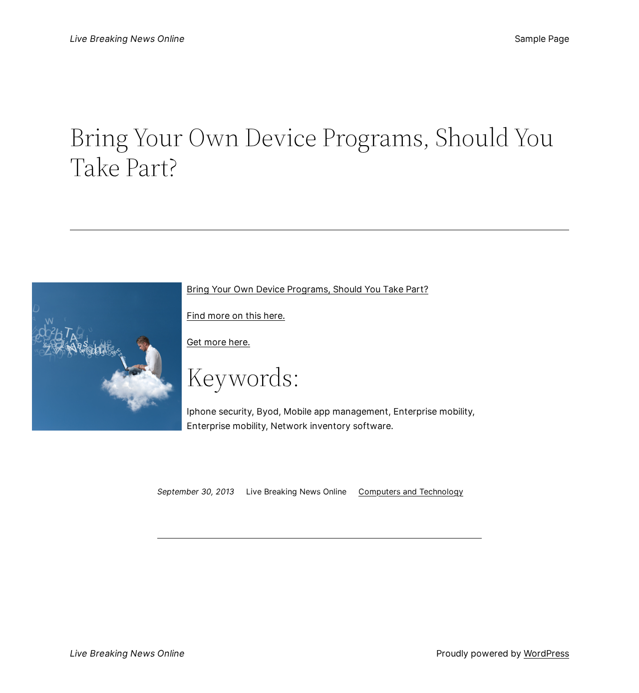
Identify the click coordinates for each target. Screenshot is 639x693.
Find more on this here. (236, 315)
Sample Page (542, 38)
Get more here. (218, 342)
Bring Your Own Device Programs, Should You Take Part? (307, 289)
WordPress (546, 653)
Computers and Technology (410, 491)
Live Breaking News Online (127, 38)
